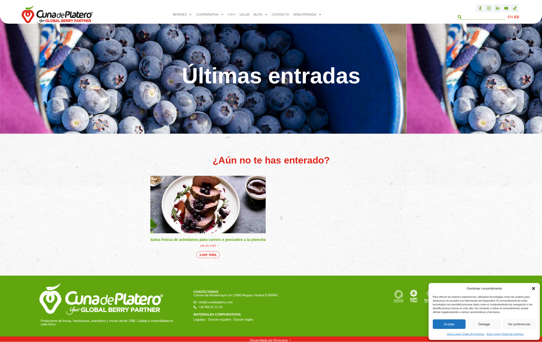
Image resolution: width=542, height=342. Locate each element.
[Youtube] (506, 8)
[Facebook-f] (480, 8)
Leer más (208, 255)
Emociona (281, 340)
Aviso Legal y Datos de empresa (465, 334)
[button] (533, 288)
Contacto (280, 14)
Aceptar (449, 324)
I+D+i (231, 14)
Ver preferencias (519, 324)
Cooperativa (207, 14)
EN (510, 17)
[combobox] (481, 17)
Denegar (484, 324)
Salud (244, 14)
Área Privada (304, 14)
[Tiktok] (515, 8)
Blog (258, 14)
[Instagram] (489, 8)
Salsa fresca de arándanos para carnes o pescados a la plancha (208, 240)
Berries (180, 14)
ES (516, 17)
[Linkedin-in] (497, 8)
